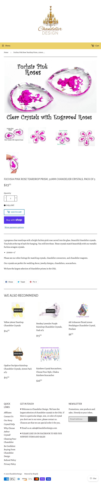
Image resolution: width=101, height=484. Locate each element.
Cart (97, 45)
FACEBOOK (45, 433)
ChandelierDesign (15, 474)
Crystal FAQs (9, 424)
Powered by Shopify (31, 474)
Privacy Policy (10, 464)
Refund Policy (10, 460)
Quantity (7, 193)
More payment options (14, 227)
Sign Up (92, 419)
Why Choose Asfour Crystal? (9, 431)
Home (6, 52)
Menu (7, 45)
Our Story (8, 420)
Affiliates (7, 412)
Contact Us (8, 416)
